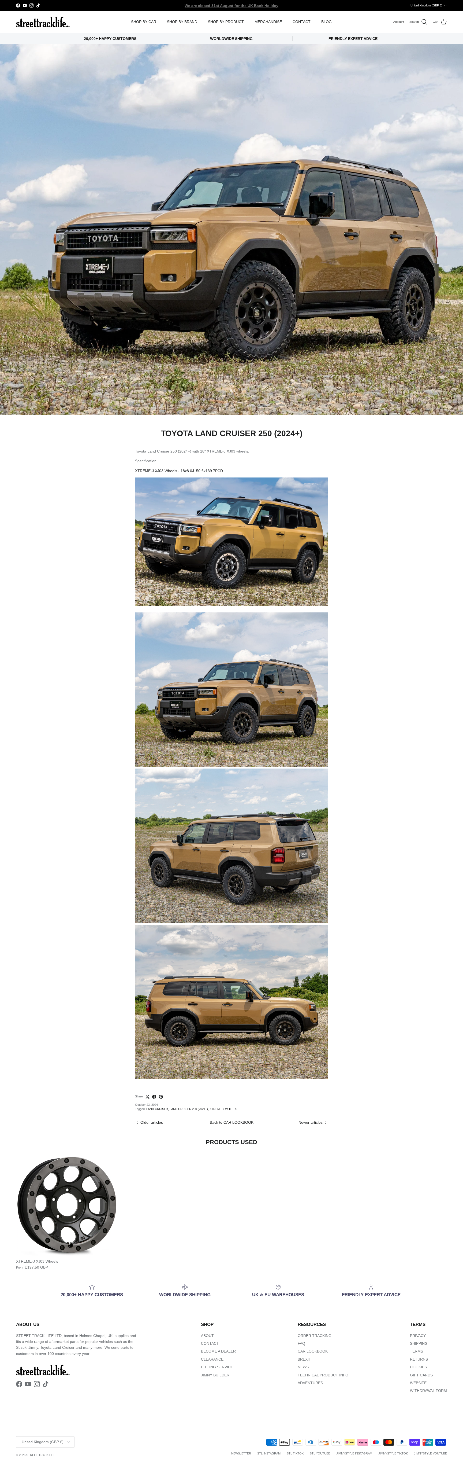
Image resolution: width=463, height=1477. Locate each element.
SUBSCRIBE (298, 795)
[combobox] (298, 749)
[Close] (359, 672)
